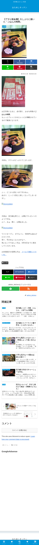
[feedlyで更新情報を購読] (10, 289)
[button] (31, 67)
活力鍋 (6, 262)
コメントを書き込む (19, 430)
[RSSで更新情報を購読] (28, 289)
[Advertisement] (19, 473)
